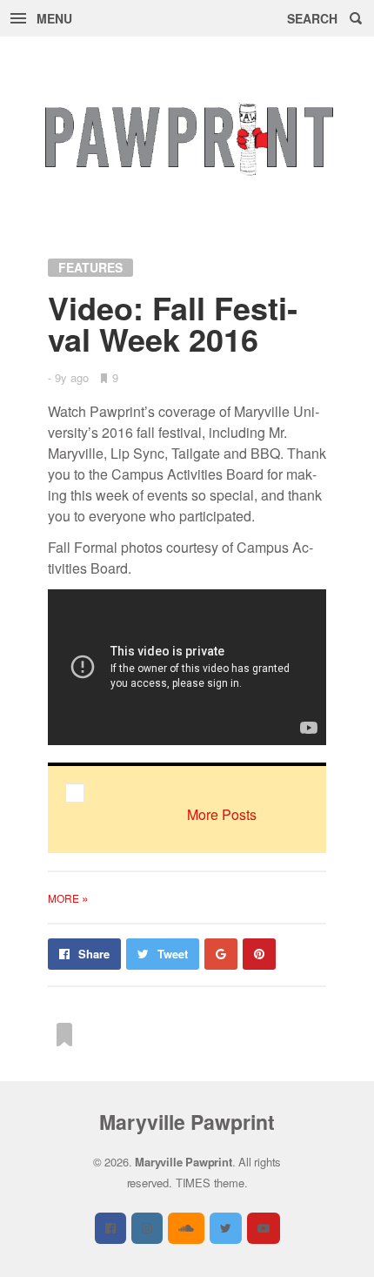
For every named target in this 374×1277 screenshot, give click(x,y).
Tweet (172, 953)
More (68, 898)
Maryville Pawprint (187, 1121)
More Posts (222, 814)
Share (94, 953)
